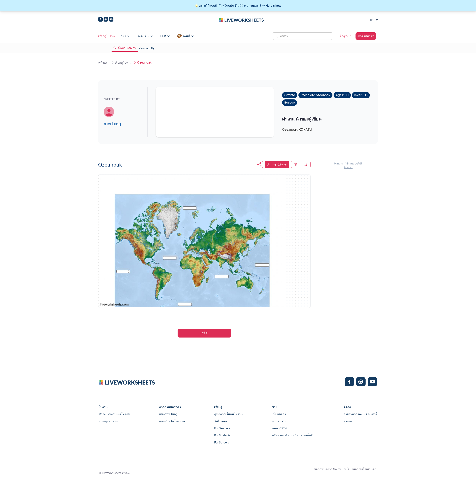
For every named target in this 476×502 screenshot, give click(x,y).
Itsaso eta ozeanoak (315, 95)
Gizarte (289, 95)
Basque (289, 102)
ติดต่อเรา (349, 421)
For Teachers (222, 428)
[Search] (276, 35)
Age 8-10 (342, 95)
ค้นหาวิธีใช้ (279, 428)
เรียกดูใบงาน (106, 36)
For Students (222, 435)
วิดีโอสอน (220, 421)
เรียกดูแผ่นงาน (108, 421)
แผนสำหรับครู (168, 414)
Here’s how (273, 5)
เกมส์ (186, 36)
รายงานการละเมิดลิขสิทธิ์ (360, 414)
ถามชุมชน (279, 421)
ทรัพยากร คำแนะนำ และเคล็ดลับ (293, 435)
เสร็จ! (204, 333)
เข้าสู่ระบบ (345, 36)
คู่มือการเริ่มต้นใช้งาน (228, 414)
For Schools (221, 442)
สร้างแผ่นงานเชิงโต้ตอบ (114, 414)
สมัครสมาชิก (365, 36)
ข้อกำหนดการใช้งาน (327, 469)
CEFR (162, 36)
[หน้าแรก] (241, 20)
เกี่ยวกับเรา (279, 414)
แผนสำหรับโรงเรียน (172, 421)
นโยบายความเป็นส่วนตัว (360, 469)
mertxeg (112, 123)
